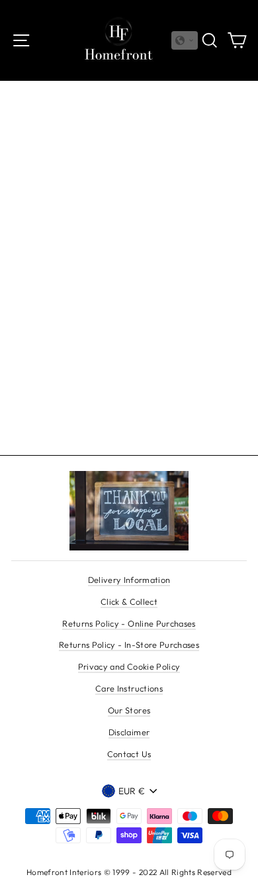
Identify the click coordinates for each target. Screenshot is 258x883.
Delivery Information (129, 579)
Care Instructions (129, 688)
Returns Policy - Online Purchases (128, 623)
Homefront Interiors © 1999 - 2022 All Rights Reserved (129, 872)
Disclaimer (129, 732)
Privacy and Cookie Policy (129, 666)
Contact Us (129, 754)
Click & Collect (129, 601)
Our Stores (129, 710)
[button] (184, 40)
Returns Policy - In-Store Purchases (129, 644)
